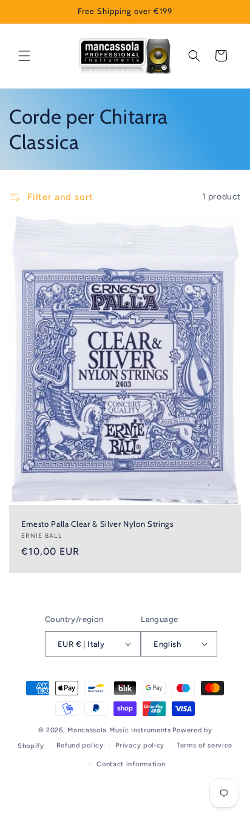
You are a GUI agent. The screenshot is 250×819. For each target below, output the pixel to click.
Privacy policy (139, 745)
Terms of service (204, 745)
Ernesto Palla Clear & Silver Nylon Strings (97, 523)
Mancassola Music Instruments (119, 730)
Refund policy (80, 745)
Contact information (130, 764)
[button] (24, 55)
